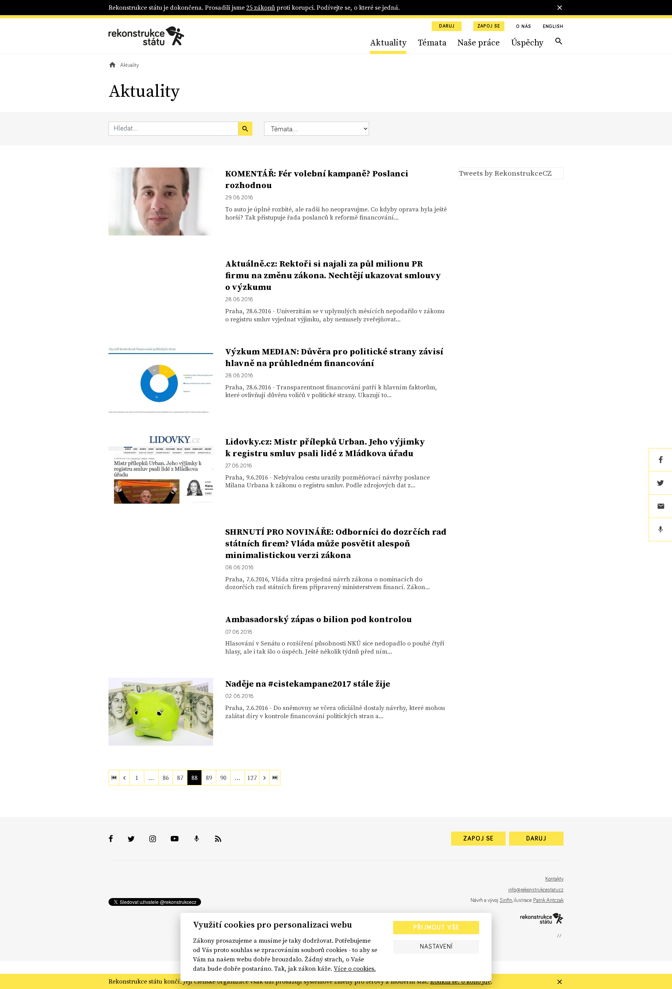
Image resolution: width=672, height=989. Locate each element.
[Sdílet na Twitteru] (660, 483)
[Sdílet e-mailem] (660, 506)
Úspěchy (527, 42)
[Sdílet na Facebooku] (660, 459)
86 (166, 777)
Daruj (447, 26)
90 (223, 777)
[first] (114, 777)
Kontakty (554, 879)
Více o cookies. (355, 968)
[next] (264, 777)
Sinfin (506, 900)
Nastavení (436, 947)
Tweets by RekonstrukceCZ (505, 173)
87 (180, 777)
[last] (275, 777)
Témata (432, 42)
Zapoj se (489, 26)
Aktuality (388, 42)
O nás (523, 26)
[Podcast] (660, 529)
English (553, 26)
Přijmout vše (436, 927)
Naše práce (478, 42)
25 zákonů (260, 7)
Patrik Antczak (548, 900)
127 (252, 777)
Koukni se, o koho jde (460, 981)
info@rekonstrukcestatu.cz (536, 890)
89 (209, 777)
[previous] (124, 777)
